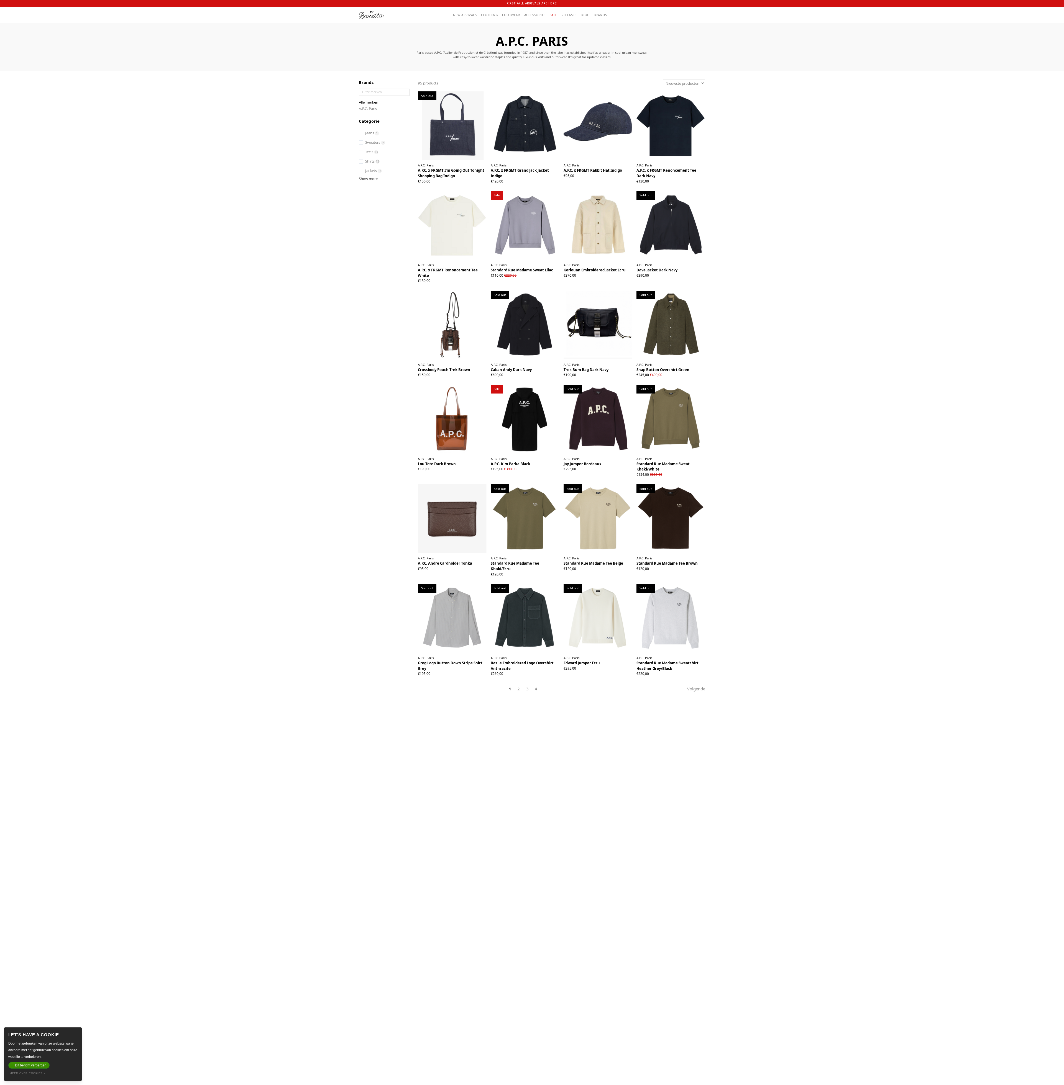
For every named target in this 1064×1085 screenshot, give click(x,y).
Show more (368, 178)
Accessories (535, 15)
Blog (585, 15)
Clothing (489, 15)
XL (528, 176)
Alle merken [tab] (368, 102)
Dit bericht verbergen (31, 1065)
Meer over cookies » (27, 1073)
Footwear (511, 15)
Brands (600, 15)
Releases (569, 15)
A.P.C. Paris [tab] (368, 108)
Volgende (696, 688)
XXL (680, 176)
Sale (553, 15)
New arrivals (465, 15)
